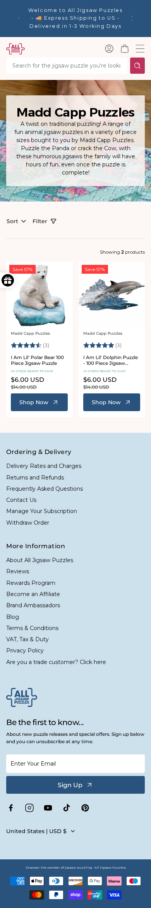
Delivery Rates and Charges (43, 465)
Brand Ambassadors (33, 605)
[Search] (137, 66)
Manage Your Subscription (41, 511)
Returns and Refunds (35, 477)
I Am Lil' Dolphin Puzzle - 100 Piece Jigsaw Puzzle (110, 360)
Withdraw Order (27, 522)
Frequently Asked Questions (44, 488)
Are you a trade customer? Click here (56, 662)
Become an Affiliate (33, 594)
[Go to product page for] (39, 295)
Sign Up (70, 785)
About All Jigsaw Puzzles (39, 560)
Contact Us (21, 499)
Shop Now (33, 402)
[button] (124, 48)
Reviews (17, 571)
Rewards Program (30, 582)
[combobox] (66, 66)
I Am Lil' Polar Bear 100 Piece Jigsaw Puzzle (37, 360)
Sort (12, 221)
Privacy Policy (25, 650)
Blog (12, 616)
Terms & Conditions (32, 628)
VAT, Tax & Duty (27, 639)
